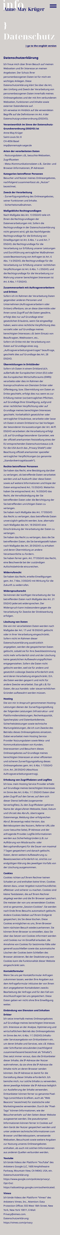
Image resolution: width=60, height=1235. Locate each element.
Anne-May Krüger (24, 9)
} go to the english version (41, 45)
